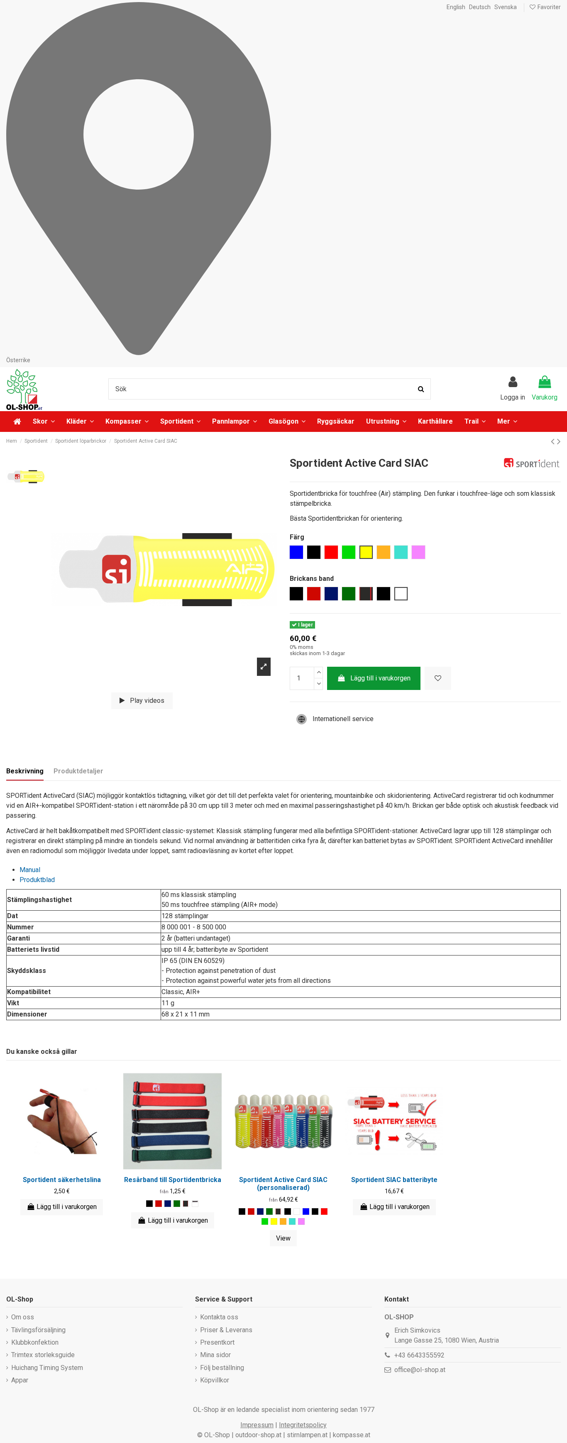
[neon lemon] (274, 1221)
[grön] (265, 1221)
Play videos (146, 700)
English (456, 7)
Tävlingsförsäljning (38, 1330)
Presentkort (217, 1342)
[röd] (158, 1203)
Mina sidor (215, 1355)
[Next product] (559, 441)
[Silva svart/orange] (195, 1203)
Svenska (505, 7)
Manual (30, 870)
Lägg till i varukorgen (380, 678)
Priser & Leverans (226, 1330)
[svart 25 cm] (287, 1211)
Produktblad (37, 880)
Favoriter (548, 7)
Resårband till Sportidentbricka (172, 1180)
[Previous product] (554, 441)
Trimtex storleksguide (43, 1355)
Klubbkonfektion (35, 1342)
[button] (507, 421)
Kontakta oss (219, 1317)
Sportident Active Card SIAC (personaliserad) (283, 1184)
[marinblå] (167, 1203)
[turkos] (292, 1221)
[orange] (283, 1221)
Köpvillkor (214, 1380)
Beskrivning (25, 771)
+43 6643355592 (419, 1355)
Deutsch (480, 7)
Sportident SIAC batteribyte (394, 1180)
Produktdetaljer (78, 771)
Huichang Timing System (47, 1368)
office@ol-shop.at (419, 1370)
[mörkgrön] (177, 1203)
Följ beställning (222, 1368)
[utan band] (296, 1211)
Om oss (22, 1317)
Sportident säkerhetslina (62, 1180)
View (283, 1238)
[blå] (306, 1211)
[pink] (301, 1221)
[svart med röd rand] (186, 1203)
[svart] (149, 1203)
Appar (19, 1380)
